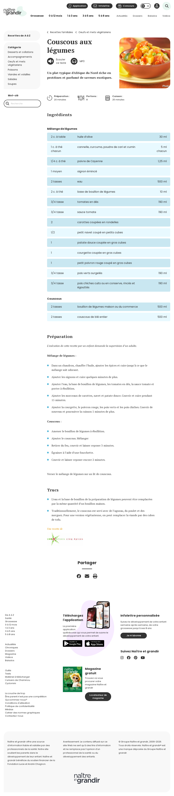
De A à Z (9, 615)
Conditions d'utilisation (17, 703)
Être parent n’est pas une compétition (26, 696)
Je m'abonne (133, 635)
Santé (8, 618)
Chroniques (11, 647)
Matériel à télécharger (17, 676)
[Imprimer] (95, 576)
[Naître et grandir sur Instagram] (122, 657)
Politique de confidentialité (19, 706)
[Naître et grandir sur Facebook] (128, 657)
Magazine (10, 654)
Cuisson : (117, 96)
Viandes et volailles (19, 74)
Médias (9, 709)
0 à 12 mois (55, 15)
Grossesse (37, 15)
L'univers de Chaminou (17, 680)
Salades (12, 79)
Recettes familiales (61, 32)
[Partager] (79, 576)
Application (79, 5)
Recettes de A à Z (19, 35)
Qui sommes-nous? (16, 699)
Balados (152, 15)
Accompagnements (20, 57)
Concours (128, 5)
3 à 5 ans (88, 15)
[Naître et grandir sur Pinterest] (135, 657)
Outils (8, 670)
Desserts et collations (20, 52)
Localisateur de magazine (98, 696)
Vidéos (166, 15)
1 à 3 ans (72, 15)
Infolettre (104, 5)
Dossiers (137, 15)
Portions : (91, 96)
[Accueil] (15, 11)
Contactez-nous (14, 715)
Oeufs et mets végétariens (95, 32)
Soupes (12, 84)
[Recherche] (7, 103)
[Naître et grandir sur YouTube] (143, 657)
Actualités (122, 15)
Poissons (13, 69)
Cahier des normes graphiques (22, 712)
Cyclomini (10, 683)
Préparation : (61, 96)
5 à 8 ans (104, 15)
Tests (8, 673)
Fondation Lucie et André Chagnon (26, 764)
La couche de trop (15, 693)
